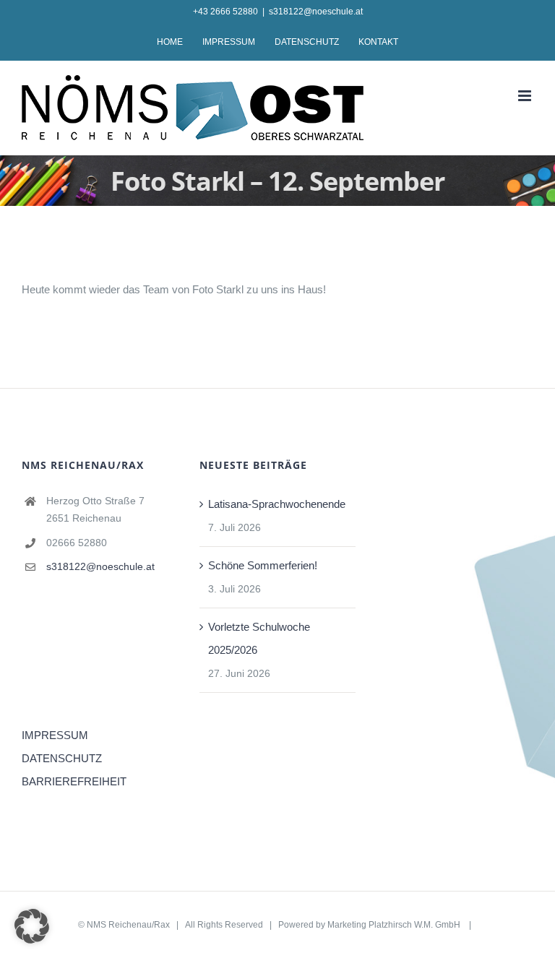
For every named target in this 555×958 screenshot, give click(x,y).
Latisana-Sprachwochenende (276, 504)
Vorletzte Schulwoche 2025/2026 (259, 638)
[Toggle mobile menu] (525, 95)
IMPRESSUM (55, 735)
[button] (32, 926)
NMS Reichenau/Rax (128, 925)
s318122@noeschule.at (316, 12)
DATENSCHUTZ (62, 758)
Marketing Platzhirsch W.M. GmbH (394, 925)
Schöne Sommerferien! (262, 565)
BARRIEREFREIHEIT (74, 781)
